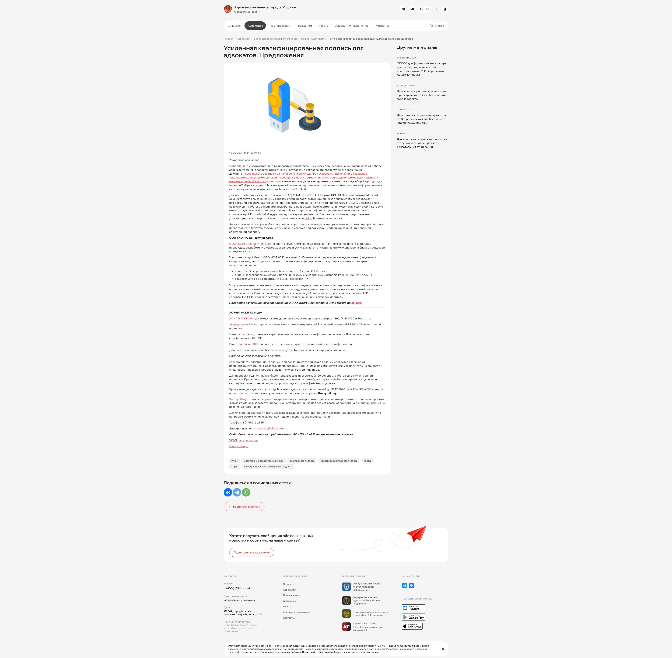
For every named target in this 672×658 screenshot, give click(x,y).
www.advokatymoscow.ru (238, 628)
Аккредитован (238, 324)
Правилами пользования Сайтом (280, 652)
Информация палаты (313, 38)
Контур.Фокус (238, 399)
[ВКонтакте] (228, 492)
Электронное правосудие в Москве (264, 460)
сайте (308, 218)
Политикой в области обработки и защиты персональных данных (341, 652)
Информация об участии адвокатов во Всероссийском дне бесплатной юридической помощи (421, 119)
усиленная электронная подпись (339, 460)
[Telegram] (237, 492)
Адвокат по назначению (352, 25)
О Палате (234, 25)
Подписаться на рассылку (252, 552)
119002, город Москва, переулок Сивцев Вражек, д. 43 (243, 613)
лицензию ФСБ (249, 344)
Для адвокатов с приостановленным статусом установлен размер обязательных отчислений (422, 143)
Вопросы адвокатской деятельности (276, 38)
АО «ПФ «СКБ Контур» (244, 318)
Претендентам (280, 25)
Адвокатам (255, 25)
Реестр (323, 25)
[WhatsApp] (246, 492)
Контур (368, 460)
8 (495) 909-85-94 (237, 588)
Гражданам (304, 25)
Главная (228, 38)
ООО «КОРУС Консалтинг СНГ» (250, 243)
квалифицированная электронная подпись (268, 466)
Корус (234, 466)
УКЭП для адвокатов (243, 440)
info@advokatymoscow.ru (239, 600)
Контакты (382, 25)
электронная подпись (302, 460)
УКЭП (234, 460)
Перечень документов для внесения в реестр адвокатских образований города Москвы (422, 95)
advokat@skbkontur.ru (272, 428)
